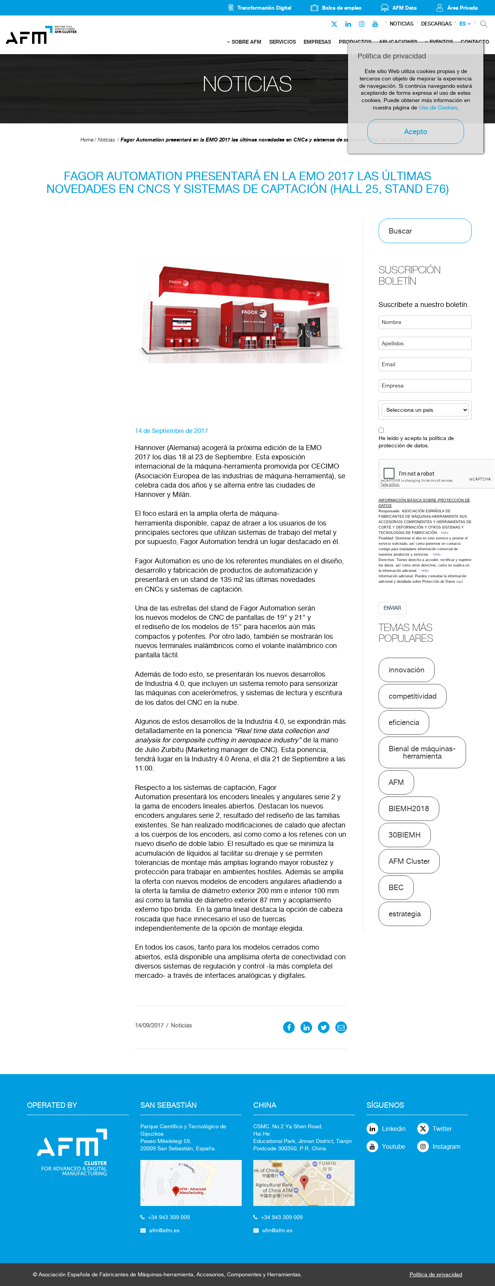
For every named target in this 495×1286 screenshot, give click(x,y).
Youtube (393, 1146)
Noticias (401, 24)
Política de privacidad (436, 1274)
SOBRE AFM (246, 42)
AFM (396, 782)
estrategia (405, 913)
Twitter (442, 1128)
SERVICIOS (282, 42)
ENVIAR (392, 608)
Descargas (436, 24)
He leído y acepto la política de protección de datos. (416, 442)
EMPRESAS (317, 42)
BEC (396, 887)
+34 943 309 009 (169, 1217)
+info (444, 533)
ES (462, 23)
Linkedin (394, 1128)
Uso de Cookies (438, 107)
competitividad (413, 696)
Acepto (415, 131)
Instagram (447, 1146)
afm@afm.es (164, 1230)
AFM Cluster (409, 861)
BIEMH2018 (409, 808)
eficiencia (404, 722)
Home (87, 140)
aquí (459, 581)
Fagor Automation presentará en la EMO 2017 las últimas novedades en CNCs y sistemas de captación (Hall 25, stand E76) (268, 139)
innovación (407, 669)
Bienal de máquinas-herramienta (422, 752)
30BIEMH (405, 835)
